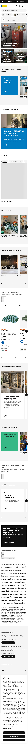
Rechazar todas (14, 736)
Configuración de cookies (14, 740)
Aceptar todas (14, 732)
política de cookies (7, 728)
